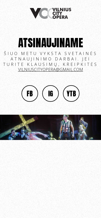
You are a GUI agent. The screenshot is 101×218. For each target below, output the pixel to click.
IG (50, 93)
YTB (71, 93)
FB (30, 93)
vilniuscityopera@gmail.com (50, 69)
